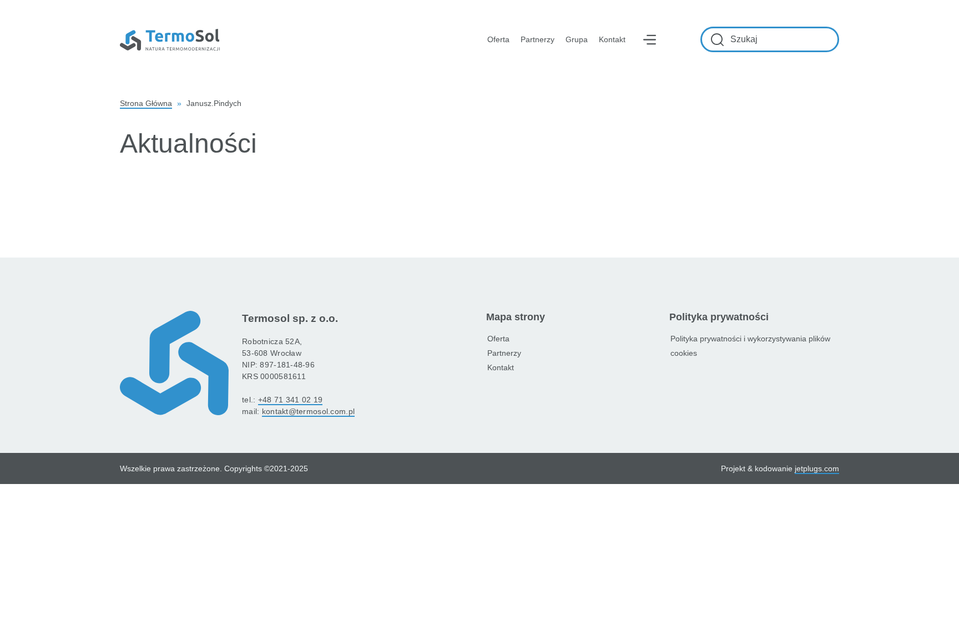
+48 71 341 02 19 (290, 399)
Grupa (577, 39)
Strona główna (146, 103)
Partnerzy (537, 39)
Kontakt (612, 39)
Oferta (498, 338)
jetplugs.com (817, 468)
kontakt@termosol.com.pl (308, 411)
